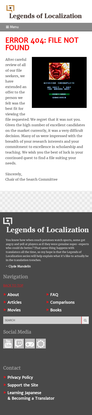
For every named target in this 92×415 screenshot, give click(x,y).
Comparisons (62, 302)
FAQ (54, 294)
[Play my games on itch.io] (30, 343)
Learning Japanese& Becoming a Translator (30, 395)
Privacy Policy (20, 377)
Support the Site (22, 385)
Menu (14, 27)
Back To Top (13, 285)
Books (56, 310)
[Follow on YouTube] (8, 343)
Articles (14, 302)
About (13, 294)
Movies (14, 310)
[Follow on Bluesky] (41, 343)
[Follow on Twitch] (19, 343)
